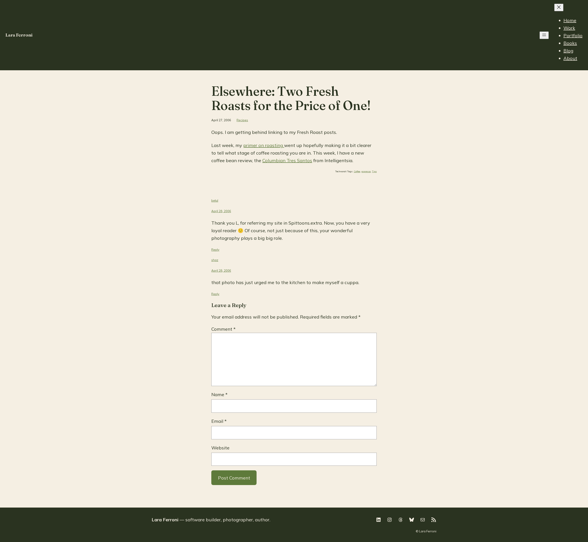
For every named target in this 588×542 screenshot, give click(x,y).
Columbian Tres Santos (287, 160)
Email (219, 421)
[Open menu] (544, 35)
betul (214, 200)
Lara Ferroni (19, 35)
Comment (223, 329)
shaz (214, 260)
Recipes (242, 120)
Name (219, 394)
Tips (374, 171)
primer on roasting (263, 145)
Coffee (357, 171)
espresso (366, 171)
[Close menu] (558, 7)
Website (220, 448)
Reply (215, 249)
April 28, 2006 (221, 211)
